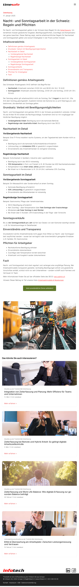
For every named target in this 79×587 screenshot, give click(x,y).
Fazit (10, 75)
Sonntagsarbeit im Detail (17, 59)
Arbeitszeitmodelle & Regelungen (51, 280)
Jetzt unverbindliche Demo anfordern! (39, 288)
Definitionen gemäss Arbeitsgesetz (21, 46)
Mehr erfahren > (10, 403)
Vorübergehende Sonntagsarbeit (22, 62)
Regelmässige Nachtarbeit (20, 57)
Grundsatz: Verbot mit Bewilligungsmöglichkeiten (27, 49)
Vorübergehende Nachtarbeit (21, 54)
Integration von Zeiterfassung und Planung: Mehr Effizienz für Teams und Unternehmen (37, 393)
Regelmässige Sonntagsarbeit (21, 64)
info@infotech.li (29, 579)
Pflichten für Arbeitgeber (17, 72)
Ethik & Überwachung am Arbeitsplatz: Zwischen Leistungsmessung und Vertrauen (37, 543)
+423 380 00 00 (52, 579)
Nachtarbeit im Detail (16, 51)
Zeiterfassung (7, 13)
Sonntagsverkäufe (15, 67)
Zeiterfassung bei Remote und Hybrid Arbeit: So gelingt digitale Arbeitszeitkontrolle (35, 443)
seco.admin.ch (59, 277)
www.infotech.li (40, 579)
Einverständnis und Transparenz (20, 69)
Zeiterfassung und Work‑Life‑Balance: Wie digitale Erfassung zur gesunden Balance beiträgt (38, 493)
